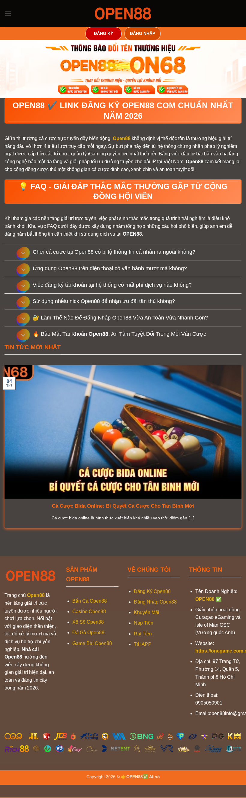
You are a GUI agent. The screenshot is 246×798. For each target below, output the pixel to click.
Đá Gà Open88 (88, 632)
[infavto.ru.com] (123, 13)
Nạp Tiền (143, 622)
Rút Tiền (143, 633)
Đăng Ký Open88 (152, 591)
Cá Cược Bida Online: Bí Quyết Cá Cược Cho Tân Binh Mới (123, 506)
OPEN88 (204, 599)
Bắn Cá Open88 (89, 601)
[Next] (21, 541)
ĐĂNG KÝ (103, 33)
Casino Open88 (89, 611)
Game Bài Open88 (92, 643)
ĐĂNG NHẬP (142, 33)
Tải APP (143, 644)
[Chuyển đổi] (23, 253)
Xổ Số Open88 (88, 622)
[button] (8, 13)
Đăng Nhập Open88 (155, 601)
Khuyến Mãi (146, 612)
